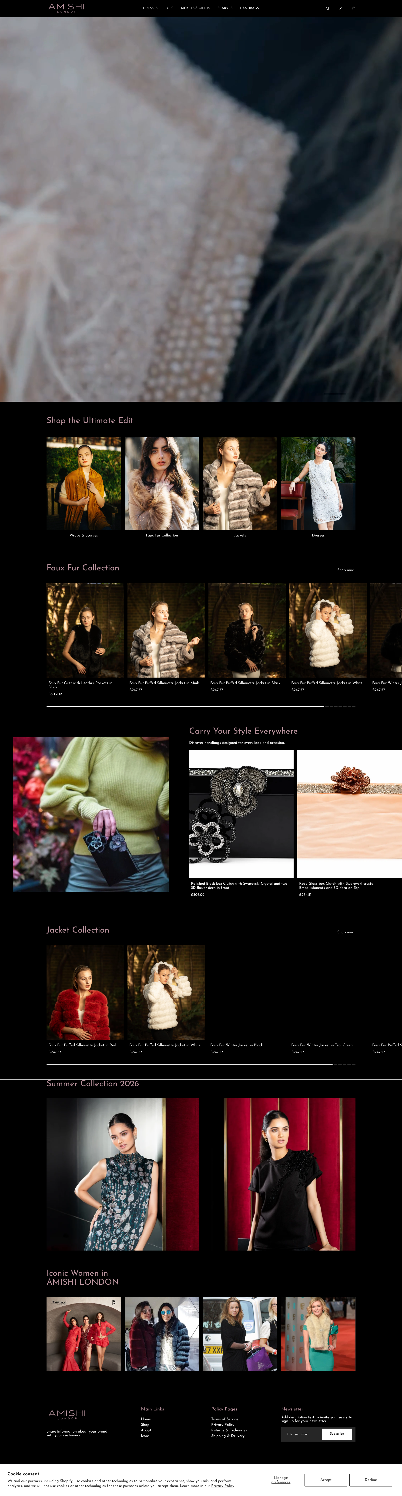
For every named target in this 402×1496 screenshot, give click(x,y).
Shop (145, 1425)
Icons (145, 1436)
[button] (353, 8)
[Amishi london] (66, 8)
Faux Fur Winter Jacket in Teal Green (322, 1045)
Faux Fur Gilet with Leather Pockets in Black (80, 685)
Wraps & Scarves (84, 535)
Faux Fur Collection (162, 535)
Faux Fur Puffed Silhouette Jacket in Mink (164, 683)
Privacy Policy (222, 1486)
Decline (371, 1480)
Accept (326, 1480)
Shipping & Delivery (228, 1436)
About (146, 1430)
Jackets (240, 535)
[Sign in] (340, 8)
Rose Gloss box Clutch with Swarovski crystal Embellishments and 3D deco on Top (336, 886)
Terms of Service (224, 1419)
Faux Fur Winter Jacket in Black (236, 1045)
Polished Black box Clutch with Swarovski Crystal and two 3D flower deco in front (239, 886)
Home (146, 1419)
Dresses (318, 535)
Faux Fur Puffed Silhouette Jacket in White (326, 683)
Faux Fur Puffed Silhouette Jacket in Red (82, 1045)
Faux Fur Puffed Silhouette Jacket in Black (245, 683)
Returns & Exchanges (229, 1430)
